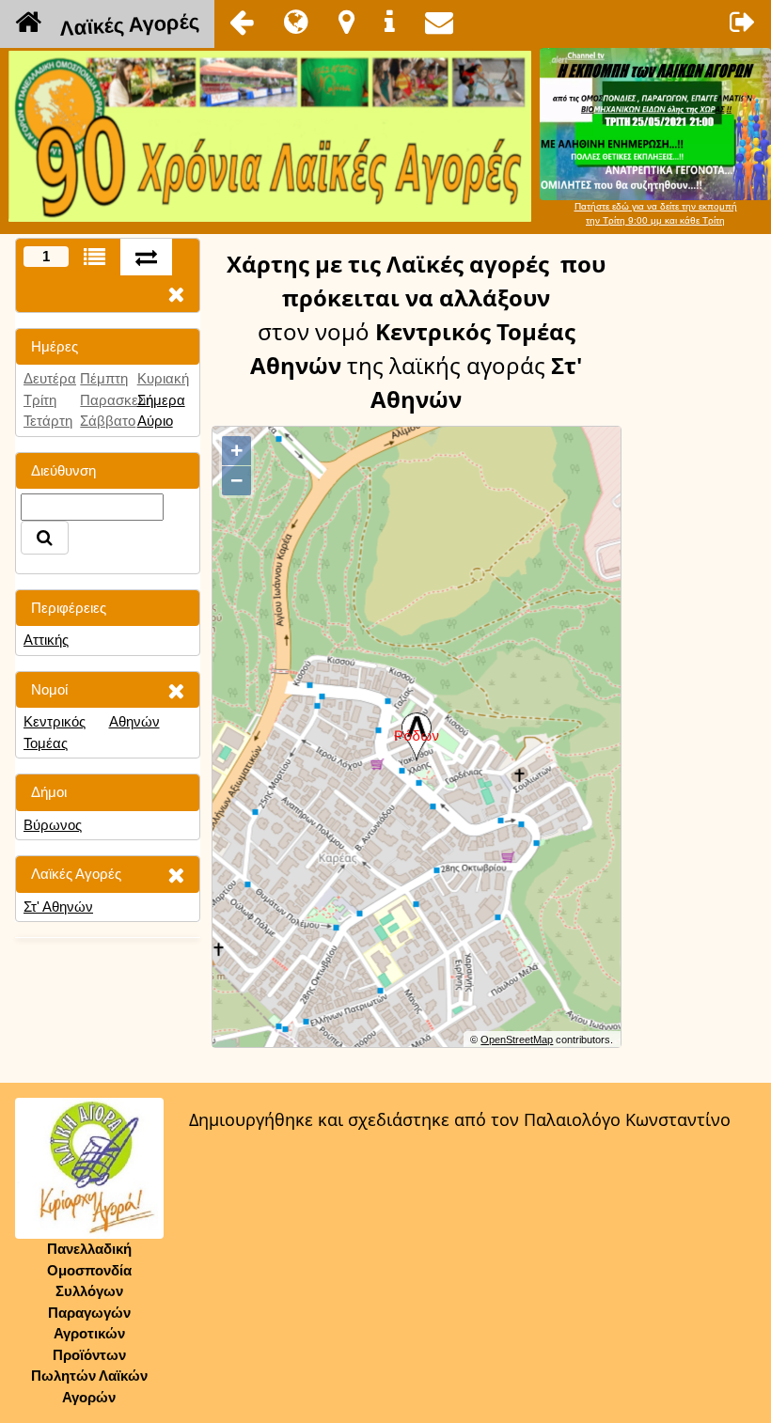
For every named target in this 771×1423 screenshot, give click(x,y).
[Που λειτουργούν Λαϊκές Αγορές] (346, 21)
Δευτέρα (50, 378)
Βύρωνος (53, 825)
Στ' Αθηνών (58, 907)
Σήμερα (161, 400)
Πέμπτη (104, 378)
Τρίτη (40, 400)
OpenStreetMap (516, 1039)
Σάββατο (107, 421)
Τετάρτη (48, 421)
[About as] (390, 21)
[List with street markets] (94, 257)
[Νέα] (296, 21)
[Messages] (439, 21)
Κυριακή (163, 378)
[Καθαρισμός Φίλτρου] (175, 690)
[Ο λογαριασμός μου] (743, 21)
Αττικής (46, 640)
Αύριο (155, 421)
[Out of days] (146, 257)
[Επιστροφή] (241, 21)
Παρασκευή (116, 400)
